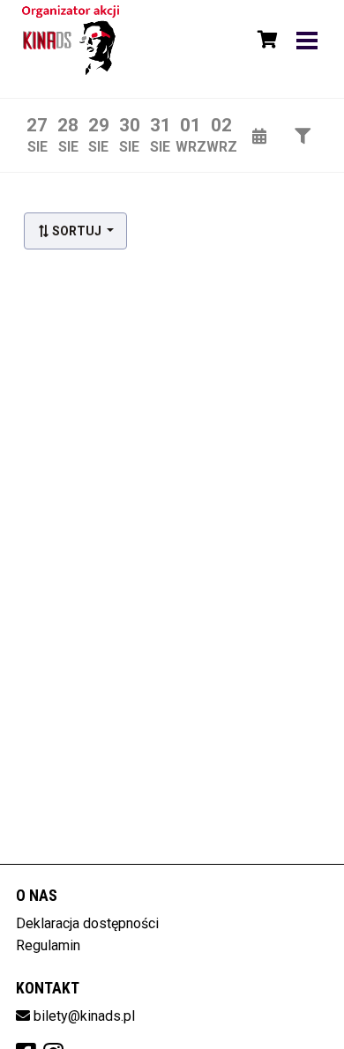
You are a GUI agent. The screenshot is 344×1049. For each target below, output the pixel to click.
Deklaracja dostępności (87, 923)
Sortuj (76, 231)
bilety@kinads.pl (84, 1016)
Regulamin (48, 945)
